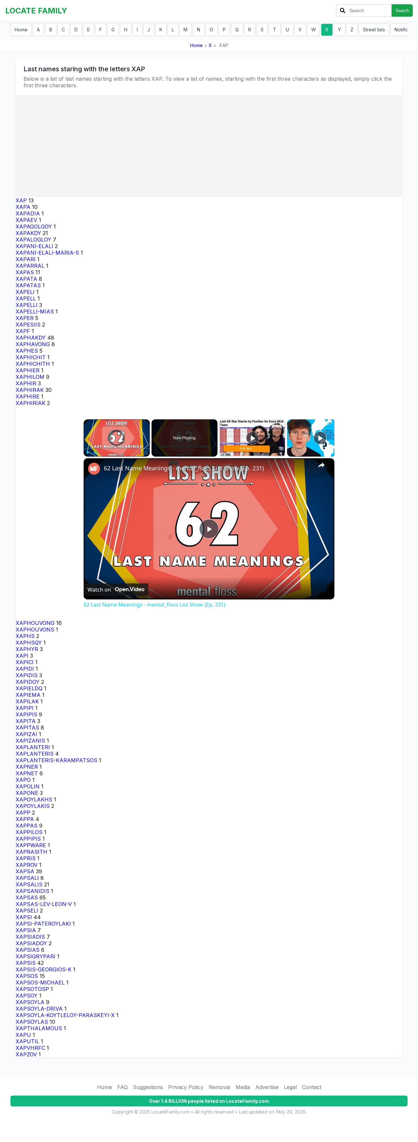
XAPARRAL (30, 265)
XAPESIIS (28, 324)
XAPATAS (28, 285)
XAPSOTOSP (32, 989)
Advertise (267, 1087)
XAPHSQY (29, 642)
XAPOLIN (28, 786)
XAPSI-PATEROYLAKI (43, 923)
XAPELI (25, 292)
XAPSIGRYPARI (36, 956)
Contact (311, 1087)
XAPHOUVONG (35, 623)
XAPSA (25, 871)
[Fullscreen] (146, 453)
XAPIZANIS (30, 740)
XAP (21, 200)
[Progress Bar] (117, 448)
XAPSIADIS (30, 936)
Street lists (374, 29)
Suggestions (148, 1087)
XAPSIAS (28, 950)
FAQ (122, 1087)
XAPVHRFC (30, 1048)
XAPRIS (26, 858)
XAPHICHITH (33, 364)
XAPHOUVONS (35, 629)
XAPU (23, 1035)
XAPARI (26, 259)
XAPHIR (26, 383)
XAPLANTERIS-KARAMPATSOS (56, 760)
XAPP (23, 812)
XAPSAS (27, 897)
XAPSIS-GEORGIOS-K (44, 969)
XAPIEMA (28, 695)
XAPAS (25, 272)
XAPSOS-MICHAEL (40, 982)
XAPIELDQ (29, 688)
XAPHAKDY (31, 337)
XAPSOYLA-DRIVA (39, 1008)
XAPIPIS (26, 714)
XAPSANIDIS (32, 891)
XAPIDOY (28, 682)
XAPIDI (25, 668)
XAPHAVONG (33, 344)
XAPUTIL (27, 1041)
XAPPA (25, 819)
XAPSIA (26, 930)
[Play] (87, 453)
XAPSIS (26, 963)
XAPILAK (27, 701)
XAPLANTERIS (35, 753)
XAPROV (27, 865)
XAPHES (27, 350)
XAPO (23, 780)
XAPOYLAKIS (33, 806)
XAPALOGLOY (33, 239)
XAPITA (26, 721)
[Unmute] (95, 453)
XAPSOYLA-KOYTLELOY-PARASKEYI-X (65, 1015)
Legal (290, 1087)
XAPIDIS (27, 675)
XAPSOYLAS (32, 1021)
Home (21, 29)
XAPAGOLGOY (34, 226)
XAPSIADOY (31, 943)
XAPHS (25, 636)
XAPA (23, 207)
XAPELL (26, 298)
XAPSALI (27, 878)
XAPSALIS (29, 884)
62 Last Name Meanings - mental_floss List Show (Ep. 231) (184, 468)
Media (242, 1087)
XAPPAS (27, 825)
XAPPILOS (29, 832)
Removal (219, 1087)
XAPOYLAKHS (34, 799)
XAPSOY (27, 995)
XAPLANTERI (33, 747)
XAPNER (27, 767)
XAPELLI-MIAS (35, 311)
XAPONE (27, 793)
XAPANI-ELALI (34, 246)
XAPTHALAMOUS (39, 1028)
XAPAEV (26, 220)
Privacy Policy (185, 1087)
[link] (94, 468)
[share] (321, 465)
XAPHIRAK (30, 390)
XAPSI (24, 917)
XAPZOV (26, 1054)
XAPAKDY (28, 233)
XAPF (23, 331)
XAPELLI (27, 305)
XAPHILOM (30, 377)
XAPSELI (27, 910)
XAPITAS (27, 727)
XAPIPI (25, 708)
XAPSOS (27, 976)
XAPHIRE (28, 396)
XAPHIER (28, 370)
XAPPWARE (31, 845)
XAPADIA (28, 213)
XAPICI (25, 662)
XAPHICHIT (31, 357)
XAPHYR (27, 649)
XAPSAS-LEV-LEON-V (44, 904)
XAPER (25, 318)
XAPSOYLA (30, 1002)
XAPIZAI (26, 734)
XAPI (22, 655)
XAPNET (27, 773)
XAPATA (26, 279)
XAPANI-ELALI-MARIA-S (47, 252)
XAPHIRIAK (30, 403)
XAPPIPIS (28, 838)
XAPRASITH (31, 851)
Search (402, 10)
